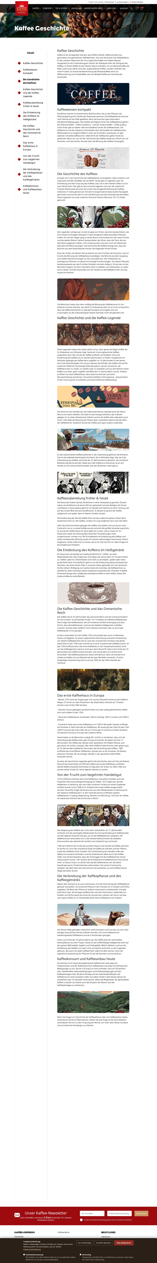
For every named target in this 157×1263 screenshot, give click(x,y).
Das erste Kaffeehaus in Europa (30, 146)
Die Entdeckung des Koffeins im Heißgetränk (31, 116)
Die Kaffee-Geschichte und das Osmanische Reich (32, 131)
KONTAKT (110, 2)
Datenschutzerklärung (32, 1249)
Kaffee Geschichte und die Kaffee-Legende (33, 93)
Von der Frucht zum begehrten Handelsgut (31, 159)
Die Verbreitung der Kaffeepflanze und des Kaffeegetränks (32, 174)
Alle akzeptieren (124, 1243)
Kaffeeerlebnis (63, 1232)
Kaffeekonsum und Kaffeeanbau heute (32, 189)
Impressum (105, 1236)
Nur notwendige (84, 1243)
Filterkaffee (18, 1236)
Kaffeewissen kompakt (30, 71)
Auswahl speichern (103, 1243)
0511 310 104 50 (96, 2)
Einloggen (123, 2)
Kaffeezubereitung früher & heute (33, 104)
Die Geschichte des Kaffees (31, 81)
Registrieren (137, 2)
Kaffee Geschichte (33, 63)
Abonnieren (141, 1213)
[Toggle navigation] (131, 8)
